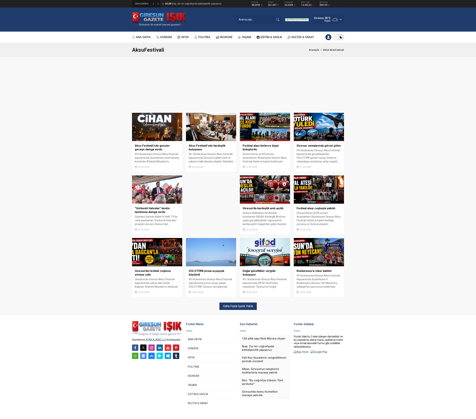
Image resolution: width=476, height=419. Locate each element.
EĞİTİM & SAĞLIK (198, 394)
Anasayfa (314, 49)
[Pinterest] (176, 347)
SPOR (191, 357)
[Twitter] (143, 347)
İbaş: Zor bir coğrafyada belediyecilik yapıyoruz (193, 3)
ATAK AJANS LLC (156, 339)
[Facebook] (135, 347)
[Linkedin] (160, 347)
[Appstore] (151, 356)
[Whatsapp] (135, 356)
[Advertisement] (238, 85)
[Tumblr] (176, 356)
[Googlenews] (143, 356)
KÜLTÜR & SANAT (198, 403)
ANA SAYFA (195, 339)
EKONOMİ (193, 375)
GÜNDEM (193, 348)
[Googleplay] (160, 356)
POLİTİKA (193, 366)
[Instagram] (151, 347)
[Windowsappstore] (168, 356)
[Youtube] (168, 347)
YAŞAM (192, 385)
